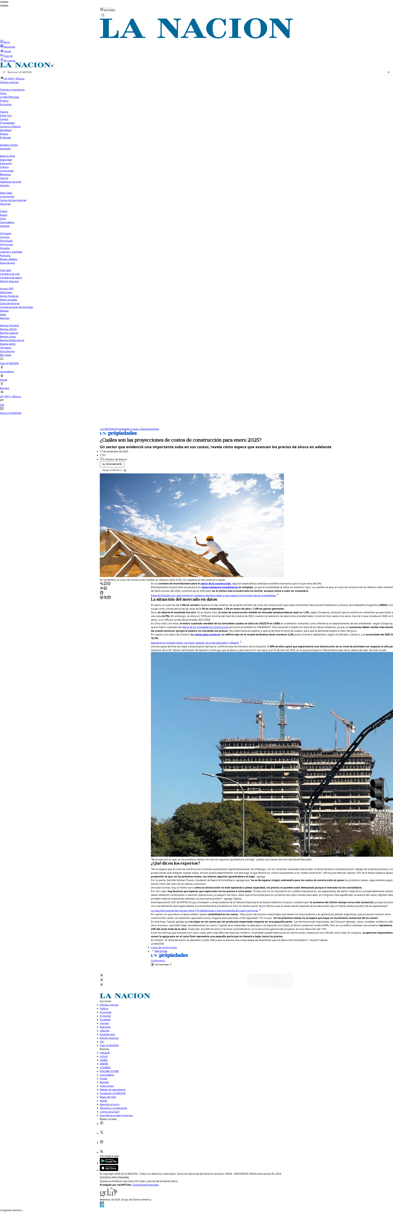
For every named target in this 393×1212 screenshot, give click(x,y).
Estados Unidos (9, 145)
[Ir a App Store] (109, 1170)
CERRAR (4, 2)
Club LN (8, 56)
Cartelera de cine (10, 274)
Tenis (3, 218)
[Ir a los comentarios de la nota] (109, 584)
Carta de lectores (10, 303)
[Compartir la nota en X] (105, 597)
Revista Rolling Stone (12, 340)
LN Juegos (6, 233)
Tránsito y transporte (12, 89)
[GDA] (109, 1196)
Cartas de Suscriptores (13, 200)
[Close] (101, 975)
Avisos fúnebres (9, 296)
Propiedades (7, 123)
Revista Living (8, 336)
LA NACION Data (9, 97)
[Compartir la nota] (101, 588)
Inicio (7, 42)
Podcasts (5, 255)
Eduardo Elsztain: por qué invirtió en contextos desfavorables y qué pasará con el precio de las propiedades (213, 595)
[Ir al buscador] (103, 15)
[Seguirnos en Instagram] (101, 1142)
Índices (4, 134)
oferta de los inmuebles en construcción (205, 627)
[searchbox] (195, 72)
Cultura (4, 167)
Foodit (7, 51)
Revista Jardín (8, 344)
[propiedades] (118, 435)
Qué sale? (5, 270)
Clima (3, 93)
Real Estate (161, 951)
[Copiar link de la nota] (101, 593)
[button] (196, 238)
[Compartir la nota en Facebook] (101, 597)
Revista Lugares (9, 333)
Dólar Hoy (6, 115)
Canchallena (7, 222)
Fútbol (3, 211)
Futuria (4, 111)
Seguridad (6, 159)
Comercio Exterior (10, 126)
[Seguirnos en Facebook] (101, 1123)
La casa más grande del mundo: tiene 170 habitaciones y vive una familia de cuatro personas (204, 910)
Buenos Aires (7, 156)
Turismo (5, 237)
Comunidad (7, 170)
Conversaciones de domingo (16, 307)
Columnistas (7, 196)
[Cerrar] (52, 66)
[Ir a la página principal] (196, 37)
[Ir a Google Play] (109, 1163)
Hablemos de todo (10, 181)
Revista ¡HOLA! (8, 329)
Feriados (5, 248)
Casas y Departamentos (144, 429)
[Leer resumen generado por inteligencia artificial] (101, 584)
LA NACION (107, 429)
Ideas (3, 314)
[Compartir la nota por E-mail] (109, 597)
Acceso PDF (6, 288)
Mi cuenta (9, 60)
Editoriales (6, 193)
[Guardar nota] (105, 584)
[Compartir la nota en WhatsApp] (105, 588)
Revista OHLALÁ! (9, 325)
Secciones (9, 47)
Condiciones (139, 1185)
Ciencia (4, 178)
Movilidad (5, 130)
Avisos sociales (8, 299)
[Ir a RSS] (101, 1152)
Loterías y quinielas (11, 252)
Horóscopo (6, 244)
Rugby (3, 215)
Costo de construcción (164, 947)
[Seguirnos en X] (101, 1133)
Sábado (4, 310)
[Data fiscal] (102, 1206)
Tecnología (6, 240)
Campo (4, 119)
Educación (6, 163)
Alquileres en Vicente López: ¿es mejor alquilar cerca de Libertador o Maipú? (195, 642)
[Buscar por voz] (388, 72)
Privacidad (152, 1185)
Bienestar (5, 174)
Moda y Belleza (8, 259)
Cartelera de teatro (11, 277)
